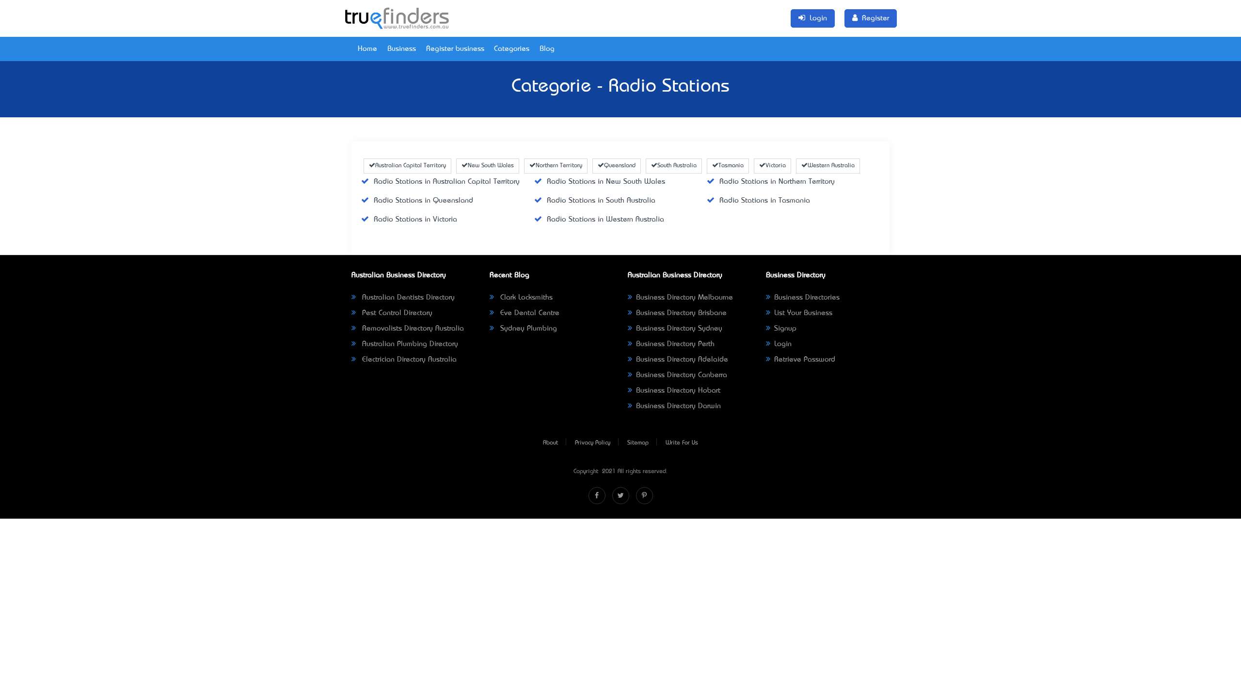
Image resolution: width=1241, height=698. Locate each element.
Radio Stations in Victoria (415, 219)
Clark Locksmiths (525, 297)
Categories (511, 49)
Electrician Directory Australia (408, 359)
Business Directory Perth (675, 344)
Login (783, 344)
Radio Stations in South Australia (601, 200)
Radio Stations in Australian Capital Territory (447, 181)
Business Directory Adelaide (682, 359)
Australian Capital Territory (410, 166)
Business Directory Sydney (679, 328)
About (550, 443)
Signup (785, 328)
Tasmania (731, 166)
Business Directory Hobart (678, 390)
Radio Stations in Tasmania (764, 200)
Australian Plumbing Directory (409, 344)
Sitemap (638, 443)
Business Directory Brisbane (681, 313)
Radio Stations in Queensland (423, 200)
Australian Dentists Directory (407, 297)
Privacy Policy (592, 443)
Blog (547, 49)
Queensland (620, 166)
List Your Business (803, 313)
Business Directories (807, 297)
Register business (455, 49)
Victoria (775, 166)
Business (401, 49)
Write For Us (682, 443)
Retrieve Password (804, 359)
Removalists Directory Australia (412, 328)
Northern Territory (559, 166)
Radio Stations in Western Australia (605, 219)
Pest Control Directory (396, 313)
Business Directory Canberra (681, 375)
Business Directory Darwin (678, 406)
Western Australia (831, 166)
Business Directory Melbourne (684, 297)
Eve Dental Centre (528, 313)
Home (367, 49)
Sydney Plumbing (527, 328)
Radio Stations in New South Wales (606, 181)
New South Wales (491, 166)
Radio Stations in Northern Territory (777, 181)
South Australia (677, 166)
